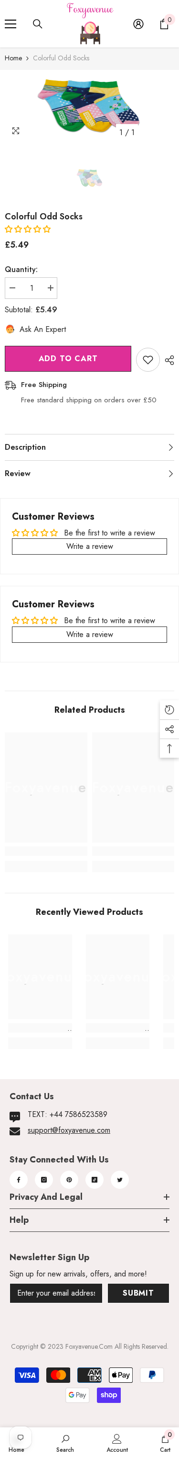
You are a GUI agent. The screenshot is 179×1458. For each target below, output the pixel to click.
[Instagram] (44, 1180)
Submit (138, 1293)
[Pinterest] (69, 1180)
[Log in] (138, 24)
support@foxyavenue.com (69, 1130)
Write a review (89, 546)
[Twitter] (120, 1180)
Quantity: (21, 269)
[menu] (10, 24)
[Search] (37, 24)
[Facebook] (19, 1180)
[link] (46, 851)
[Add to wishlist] (148, 360)
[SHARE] (167, 360)
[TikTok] (94, 1180)
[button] (28, 229)
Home (13, 58)
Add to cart (68, 358)
